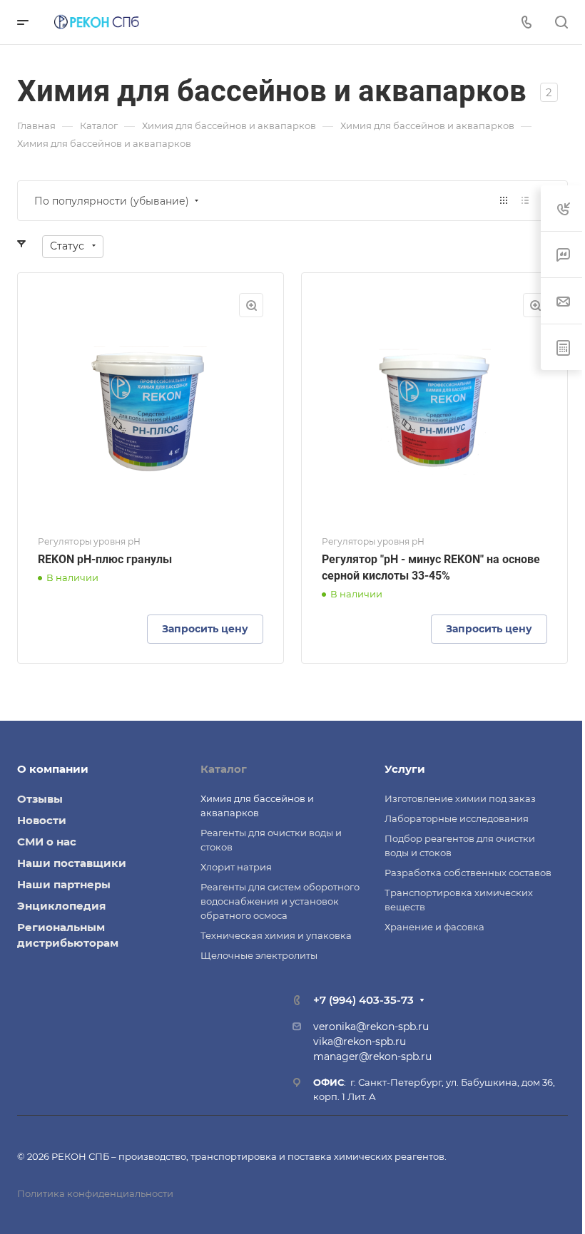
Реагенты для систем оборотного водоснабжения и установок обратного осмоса (280, 901)
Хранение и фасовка (434, 926)
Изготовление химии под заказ (460, 798)
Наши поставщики (71, 863)
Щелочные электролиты (258, 955)
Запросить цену (205, 628)
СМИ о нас (46, 841)
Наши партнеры (64, 884)
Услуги (405, 769)
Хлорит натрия (236, 867)
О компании (52, 769)
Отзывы (40, 799)
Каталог (223, 769)
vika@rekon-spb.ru (359, 1041)
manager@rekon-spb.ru (372, 1056)
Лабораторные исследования (457, 818)
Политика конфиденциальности (95, 1193)
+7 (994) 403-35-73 (363, 1000)
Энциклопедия (61, 905)
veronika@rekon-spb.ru (371, 1026)
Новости (41, 820)
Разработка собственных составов (468, 872)
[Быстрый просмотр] (251, 305)
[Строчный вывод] (525, 200)
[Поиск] (561, 22)
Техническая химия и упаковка (276, 935)
